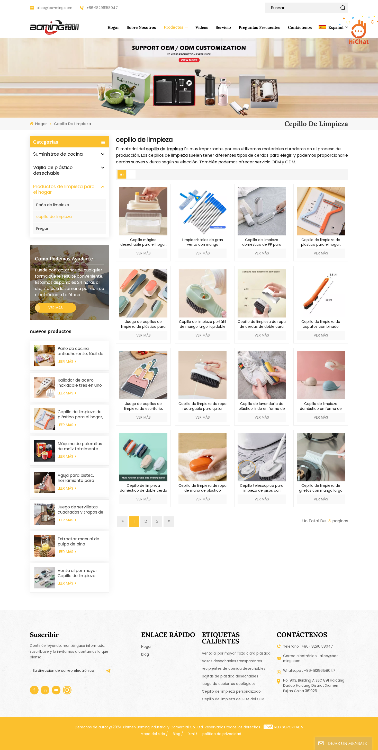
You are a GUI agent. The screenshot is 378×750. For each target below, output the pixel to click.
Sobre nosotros (141, 27)
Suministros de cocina (58, 154)
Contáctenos (300, 27)
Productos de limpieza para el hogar (64, 189)
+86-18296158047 (102, 7)
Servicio (223, 27)
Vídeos (201, 27)
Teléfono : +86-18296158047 (308, 646)
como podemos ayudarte (64, 258)
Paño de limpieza (52, 204)
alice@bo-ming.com (54, 7)
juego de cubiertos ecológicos (229, 683)
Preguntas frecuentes (259, 27)
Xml (191, 733)
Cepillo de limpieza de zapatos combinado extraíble (320, 324)
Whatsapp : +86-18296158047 (309, 670)
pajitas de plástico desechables (230, 676)
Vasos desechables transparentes (232, 661)
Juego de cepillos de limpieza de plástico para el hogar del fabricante (143, 324)
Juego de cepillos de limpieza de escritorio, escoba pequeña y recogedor (143, 406)
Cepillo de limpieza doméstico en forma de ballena (321, 406)
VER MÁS (55, 307)
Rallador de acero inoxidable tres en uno (80, 383)
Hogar (113, 27)
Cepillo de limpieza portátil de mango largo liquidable (202, 324)
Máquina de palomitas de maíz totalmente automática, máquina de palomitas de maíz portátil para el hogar (80, 446)
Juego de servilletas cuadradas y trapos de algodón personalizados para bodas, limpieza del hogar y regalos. (80, 510)
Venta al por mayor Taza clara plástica (236, 653)
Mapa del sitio (153, 733)
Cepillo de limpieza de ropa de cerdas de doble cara (262, 324)
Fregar (42, 228)
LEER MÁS (66, 361)
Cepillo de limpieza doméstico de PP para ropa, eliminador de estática (261, 243)
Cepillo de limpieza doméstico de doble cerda (143, 488)
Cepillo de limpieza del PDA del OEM (233, 699)
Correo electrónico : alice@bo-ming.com (310, 658)
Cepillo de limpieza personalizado (231, 691)
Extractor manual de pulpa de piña (78, 541)
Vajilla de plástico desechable (53, 170)
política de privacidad (221, 733)
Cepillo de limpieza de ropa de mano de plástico (202, 488)
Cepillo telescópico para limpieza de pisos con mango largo (261, 488)
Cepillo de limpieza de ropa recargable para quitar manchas (202, 406)
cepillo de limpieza (54, 216)
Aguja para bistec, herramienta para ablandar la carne (76, 478)
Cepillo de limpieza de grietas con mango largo (321, 488)
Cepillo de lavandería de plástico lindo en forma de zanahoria (262, 406)
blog (145, 654)
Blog (176, 733)
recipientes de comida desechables (233, 668)
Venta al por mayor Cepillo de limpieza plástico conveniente (79, 573)
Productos (174, 27)
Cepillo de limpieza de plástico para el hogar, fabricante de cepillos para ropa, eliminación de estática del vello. (80, 414)
